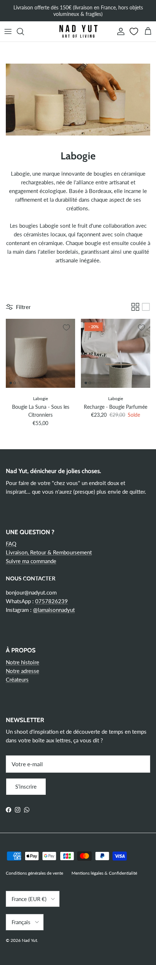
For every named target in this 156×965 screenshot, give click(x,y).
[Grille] (135, 307)
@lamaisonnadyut (54, 609)
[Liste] (145, 307)
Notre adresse (22, 671)
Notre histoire (22, 662)
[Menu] (8, 31)
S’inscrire (26, 786)
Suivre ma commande (31, 561)
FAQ (11, 543)
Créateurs (17, 679)
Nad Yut (29, 940)
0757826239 (51, 601)
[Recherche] (24, 31)
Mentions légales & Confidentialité (104, 873)
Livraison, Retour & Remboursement (49, 552)
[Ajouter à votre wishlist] (66, 327)
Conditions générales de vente (34, 873)
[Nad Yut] (78, 31)
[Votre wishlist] (135, 31)
